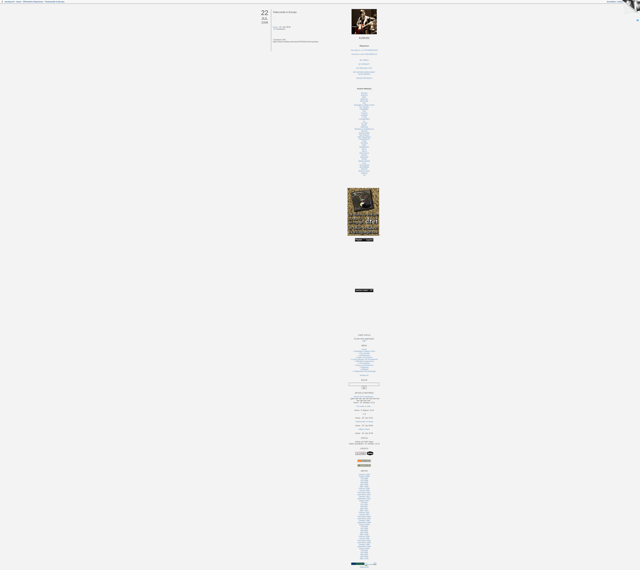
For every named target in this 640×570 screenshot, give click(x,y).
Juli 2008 (364, 479)
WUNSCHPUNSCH (364, 78)
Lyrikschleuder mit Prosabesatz (365, 359)
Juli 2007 (364, 503)
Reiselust (365, 367)
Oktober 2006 (364, 521)
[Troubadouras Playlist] (364, 239)
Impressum (364, 567)
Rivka (364, 149)
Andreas (364, 95)
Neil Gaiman (364, 135)
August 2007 (364, 501)
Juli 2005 (364, 551)
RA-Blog (364, 143)
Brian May (364, 101)
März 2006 (364, 535)
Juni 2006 (364, 529)
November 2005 (364, 543)
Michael (364, 131)
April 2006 (364, 533)
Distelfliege (364, 109)
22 (264, 12)
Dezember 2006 (364, 517)
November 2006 (364, 519)
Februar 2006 (364, 537)
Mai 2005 (364, 555)
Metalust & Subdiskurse (364, 129)
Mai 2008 (364, 483)
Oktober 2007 (364, 497)
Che (364, 103)
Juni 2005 (364, 553)
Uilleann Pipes (364, 429)
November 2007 (364, 495)
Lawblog (364, 115)
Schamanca (364, 153)
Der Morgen (364, 107)
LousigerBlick (364, 119)
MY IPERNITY (364, 64)
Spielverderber (364, 161)
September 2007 (364, 499)
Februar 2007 (364, 513)
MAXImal (364, 127)
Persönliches (365, 363)
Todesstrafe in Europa (54, 2)
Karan (275, 27)
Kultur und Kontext (365, 357)
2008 (264, 22)
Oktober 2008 (364, 475)
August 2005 (364, 549)
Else (364, 111)
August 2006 (364, 525)
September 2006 (364, 523)
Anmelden (611, 2)
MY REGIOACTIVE (364, 68)
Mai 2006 (364, 531)
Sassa (364, 151)
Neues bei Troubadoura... (364, 397)
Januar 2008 (364, 491)
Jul (264, 18)
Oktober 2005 (364, 545)
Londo (364, 117)
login (364, 341)
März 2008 (364, 487)
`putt (364, 414)
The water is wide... (364, 406)
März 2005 (364, 559)
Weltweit (365, 369)
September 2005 (364, 547)
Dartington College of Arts (364, 105)
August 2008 (364, 477)
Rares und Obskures (365, 365)
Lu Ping (364, 123)
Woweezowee (364, 171)
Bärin (364, 97)
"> (380, 235)
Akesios (364, 93)
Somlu (364, 159)
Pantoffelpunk (364, 139)
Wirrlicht (364, 169)
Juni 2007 (364, 505)
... (274, 16)
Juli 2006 (364, 527)
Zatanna (364, 173)
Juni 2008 (364, 481)
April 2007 (364, 509)
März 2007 (364, 511)
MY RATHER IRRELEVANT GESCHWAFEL (364, 73)
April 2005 (364, 557)
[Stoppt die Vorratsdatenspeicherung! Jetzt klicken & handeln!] (630, 9)
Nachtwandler (364, 133)
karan (18, 2)
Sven (364, 163)
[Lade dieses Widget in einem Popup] (371, 290)
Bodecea (364, 99)
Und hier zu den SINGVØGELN (364, 54)
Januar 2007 (364, 515)
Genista (364, 113)
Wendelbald (364, 167)
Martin (364, 125)
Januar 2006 (364, 539)
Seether (364, 155)
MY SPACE (364, 60)
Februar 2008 (364, 489)
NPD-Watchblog (364, 137)
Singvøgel (364, 157)
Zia (364, 175)
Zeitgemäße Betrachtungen (365, 371)
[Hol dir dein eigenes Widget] (362, 290)
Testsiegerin (364, 165)
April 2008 (364, 485)
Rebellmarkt (364, 147)
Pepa (364, 141)
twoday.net (9, 2)
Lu (364, 121)
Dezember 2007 (364, 493)
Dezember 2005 (364, 541)
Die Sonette (365, 353)
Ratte (364, 145)
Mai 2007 (364, 507)
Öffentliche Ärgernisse (33, 2)
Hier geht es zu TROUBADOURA (364, 50)
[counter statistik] (375, 564)
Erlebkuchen (365, 355)
